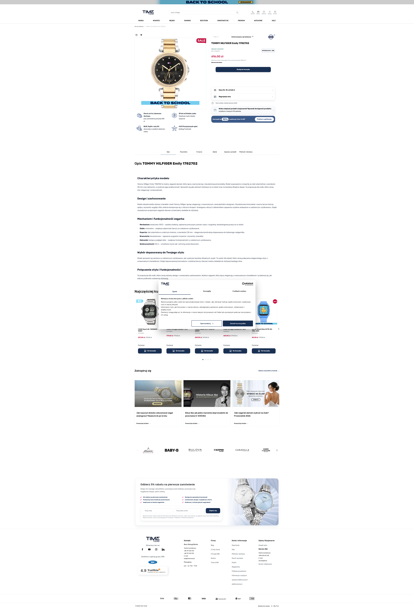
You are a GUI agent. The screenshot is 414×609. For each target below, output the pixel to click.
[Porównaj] (136, 35)
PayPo (234, 563)
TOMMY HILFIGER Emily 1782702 (155, 26)
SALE (274, 21)
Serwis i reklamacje (265, 564)
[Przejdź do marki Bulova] (195, 450)
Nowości (156, 21)
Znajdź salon (263, 545)
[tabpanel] (207, 221)
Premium (241, 21)
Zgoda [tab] (174, 291)
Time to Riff (215, 563)
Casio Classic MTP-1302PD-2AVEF (205, 330)
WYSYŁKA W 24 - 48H (268, 50)
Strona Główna (139, 26)
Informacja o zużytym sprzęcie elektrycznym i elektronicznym (240, 580)
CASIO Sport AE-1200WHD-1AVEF (148, 330)
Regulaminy (236, 567)
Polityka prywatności (239, 571)
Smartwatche (223, 21)
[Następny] (276, 450)
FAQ (233, 550)
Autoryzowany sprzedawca (241, 37)
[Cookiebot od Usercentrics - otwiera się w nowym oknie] (243, 284)
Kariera (213, 558)
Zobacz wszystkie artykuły (268, 371)
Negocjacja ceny (246, 96)
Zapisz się (213, 511)
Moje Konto (235, 545)
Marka (141, 21)
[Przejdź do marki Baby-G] (171, 450)
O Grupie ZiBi (215, 554)
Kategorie (258, 21)
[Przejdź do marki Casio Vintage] (266, 450)
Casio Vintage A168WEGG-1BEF (234, 329)
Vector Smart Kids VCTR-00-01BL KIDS (262, 330)
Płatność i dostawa (238, 554)
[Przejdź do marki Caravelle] (242, 450)
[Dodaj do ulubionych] (141, 35)
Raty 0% (246, 90)
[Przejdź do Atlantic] (148, 450)
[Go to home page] (148, 12)
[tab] (168, 152)
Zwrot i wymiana (237, 558)
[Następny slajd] (278, 329)
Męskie (172, 21)
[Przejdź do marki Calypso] (219, 450)
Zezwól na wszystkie (238, 323)
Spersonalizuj (205, 323)
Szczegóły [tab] (207, 291)
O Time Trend (215, 550)
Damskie (187, 21)
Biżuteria (204, 21)
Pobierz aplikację (264, 119)
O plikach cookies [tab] (239, 291)
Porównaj (141, 345)
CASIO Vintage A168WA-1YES (177, 329)
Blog (212, 545)
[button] (170, 73)
